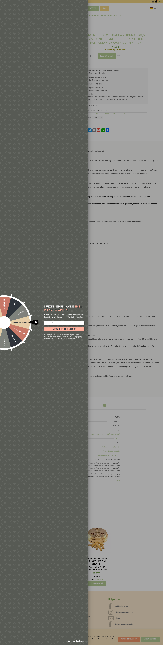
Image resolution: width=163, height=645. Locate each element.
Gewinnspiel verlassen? (76, 641)
